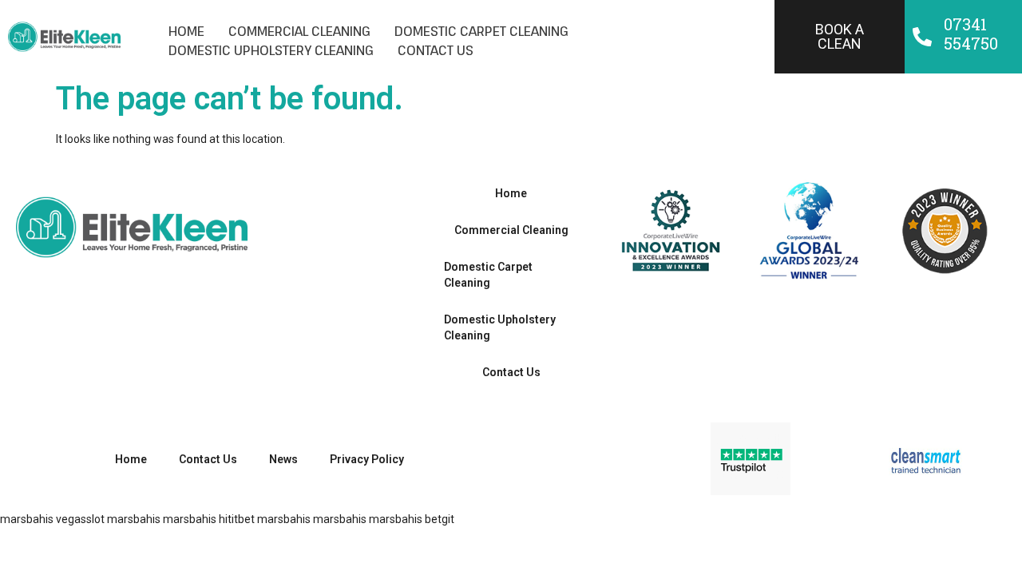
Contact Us (435, 50)
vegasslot (80, 519)
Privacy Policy (367, 459)
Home (186, 31)
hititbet (237, 519)
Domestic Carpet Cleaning (481, 31)
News (283, 459)
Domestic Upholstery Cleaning (271, 50)
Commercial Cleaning (299, 31)
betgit (439, 519)
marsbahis (26, 519)
